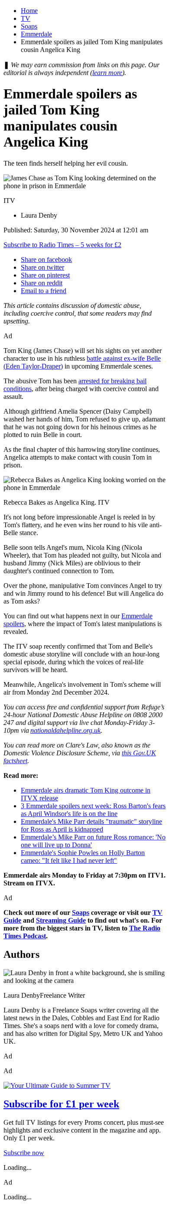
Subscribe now (23, 1152)
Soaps (29, 26)
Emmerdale (36, 34)
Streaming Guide (61, 920)
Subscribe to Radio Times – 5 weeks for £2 (62, 244)
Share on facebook (46, 259)
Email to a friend (43, 290)
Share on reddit (41, 283)
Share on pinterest (45, 275)
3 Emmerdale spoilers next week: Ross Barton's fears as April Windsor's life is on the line (93, 809)
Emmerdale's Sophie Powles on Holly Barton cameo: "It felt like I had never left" (83, 856)
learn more (107, 72)
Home (29, 10)
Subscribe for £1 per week (61, 1104)
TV (25, 18)
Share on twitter (42, 267)
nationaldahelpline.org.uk (65, 730)
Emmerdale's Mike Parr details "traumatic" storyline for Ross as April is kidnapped (91, 825)
